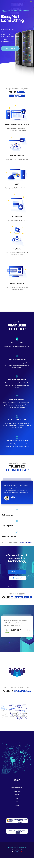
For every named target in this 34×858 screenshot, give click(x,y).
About (17, 794)
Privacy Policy (17, 791)
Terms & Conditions (17, 787)
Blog (17, 801)
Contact (17, 805)
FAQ (17, 798)
